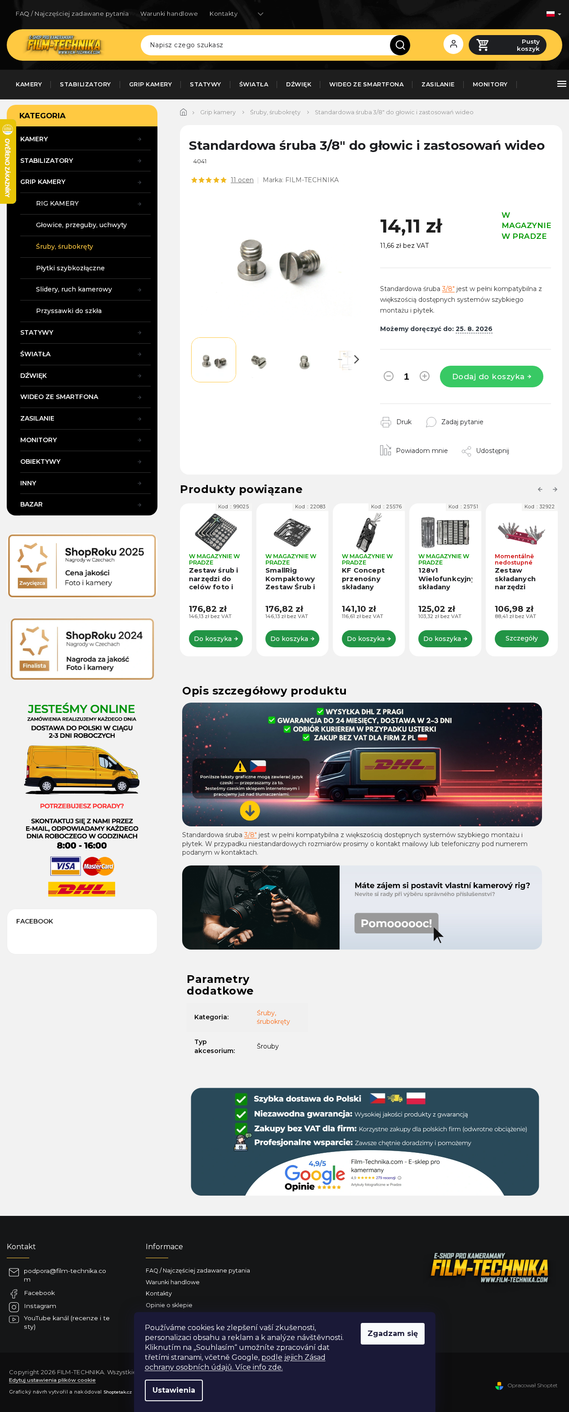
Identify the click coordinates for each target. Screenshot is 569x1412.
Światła (35, 354)
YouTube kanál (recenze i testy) (67, 1322)
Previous (542, 489)
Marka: (301, 180)
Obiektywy (40, 461)
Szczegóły (522, 638)
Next (556, 489)
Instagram (40, 1305)
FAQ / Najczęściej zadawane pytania (72, 13)
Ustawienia (173, 1390)
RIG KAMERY (57, 203)
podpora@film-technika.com (65, 1275)
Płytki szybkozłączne (70, 268)
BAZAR (31, 504)
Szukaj (403, 45)
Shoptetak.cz (117, 1391)
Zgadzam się (392, 1333)
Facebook (39, 1292)
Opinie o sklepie (169, 1305)
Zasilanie (37, 418)
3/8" (448, 289)
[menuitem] (29, 84)
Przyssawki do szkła (69, 311)
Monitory (38, 440)
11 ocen (242, 180)
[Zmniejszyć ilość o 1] (389, 378)
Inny (28, 483)
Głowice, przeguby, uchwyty (81, 225)
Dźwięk (33, 376)
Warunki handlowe (169, 13)
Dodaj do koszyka (488, 376)
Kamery (34, 139)
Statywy (36, 332)
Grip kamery (42, 182)
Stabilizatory (46, 161)
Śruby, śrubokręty (64, 246)
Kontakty (223, 13)
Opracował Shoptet (533, 1385)
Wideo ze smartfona (59, 397)
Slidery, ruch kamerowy (74, 289)
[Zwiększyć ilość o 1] (425, 378)
